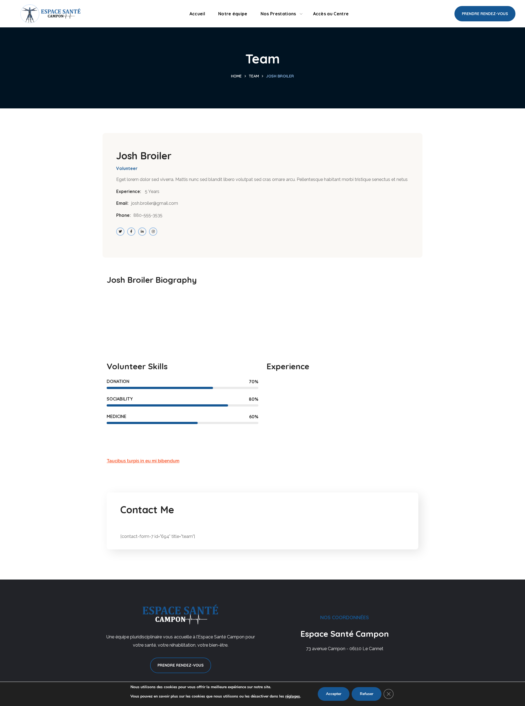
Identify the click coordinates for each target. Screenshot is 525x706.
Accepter (333, 693)
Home (236, 76)
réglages (292, 696)
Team (254, 76)
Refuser (366, 693)
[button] (484, 13)
